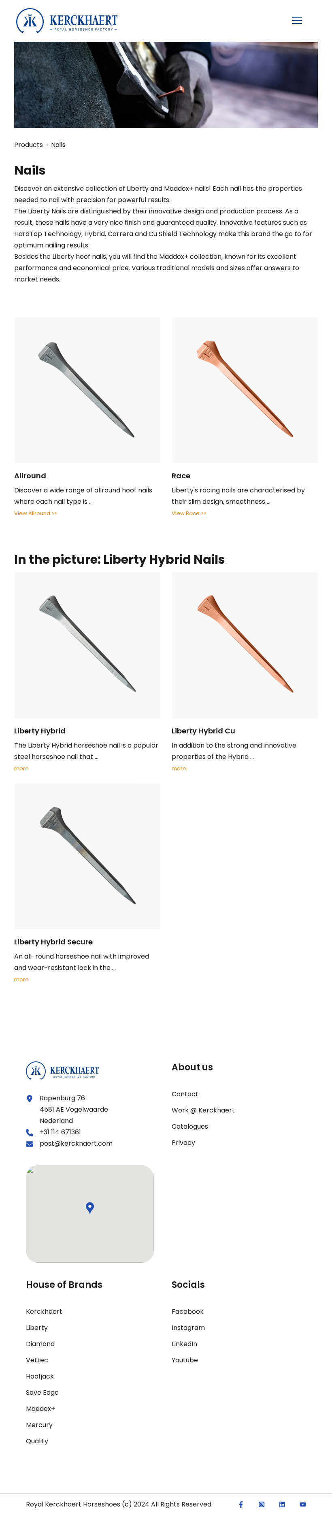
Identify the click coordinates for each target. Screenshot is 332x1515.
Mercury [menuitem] (39, 1425)
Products (28, 144)
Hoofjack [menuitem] (40, 1376)
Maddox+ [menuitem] (40, 1408)
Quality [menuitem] (37, 1441)
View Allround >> (35, 513)
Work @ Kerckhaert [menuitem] (203, 1110)
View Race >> (189, 513)
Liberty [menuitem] (37, 1327)
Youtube (185, 1360)
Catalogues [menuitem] (190, 1126)
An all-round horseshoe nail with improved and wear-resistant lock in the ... (81, 954)
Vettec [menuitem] (37, 1360)
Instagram (188, 1327)
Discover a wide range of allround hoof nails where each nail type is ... (83, 488)
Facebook (188, 1311)
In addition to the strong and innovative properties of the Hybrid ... (234, 743)
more (21, 768)
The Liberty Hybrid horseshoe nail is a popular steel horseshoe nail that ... (86, 743)
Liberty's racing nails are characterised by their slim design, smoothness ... (238, 488)
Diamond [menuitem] (40, 1344)
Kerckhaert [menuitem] (44, 1311)
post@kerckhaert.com (76, 1143)
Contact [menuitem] (185, 1094)
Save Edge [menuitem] (42, 1392)
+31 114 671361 (60, 1132)
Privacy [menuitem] (183, 1142)
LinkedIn (184, 1344)
